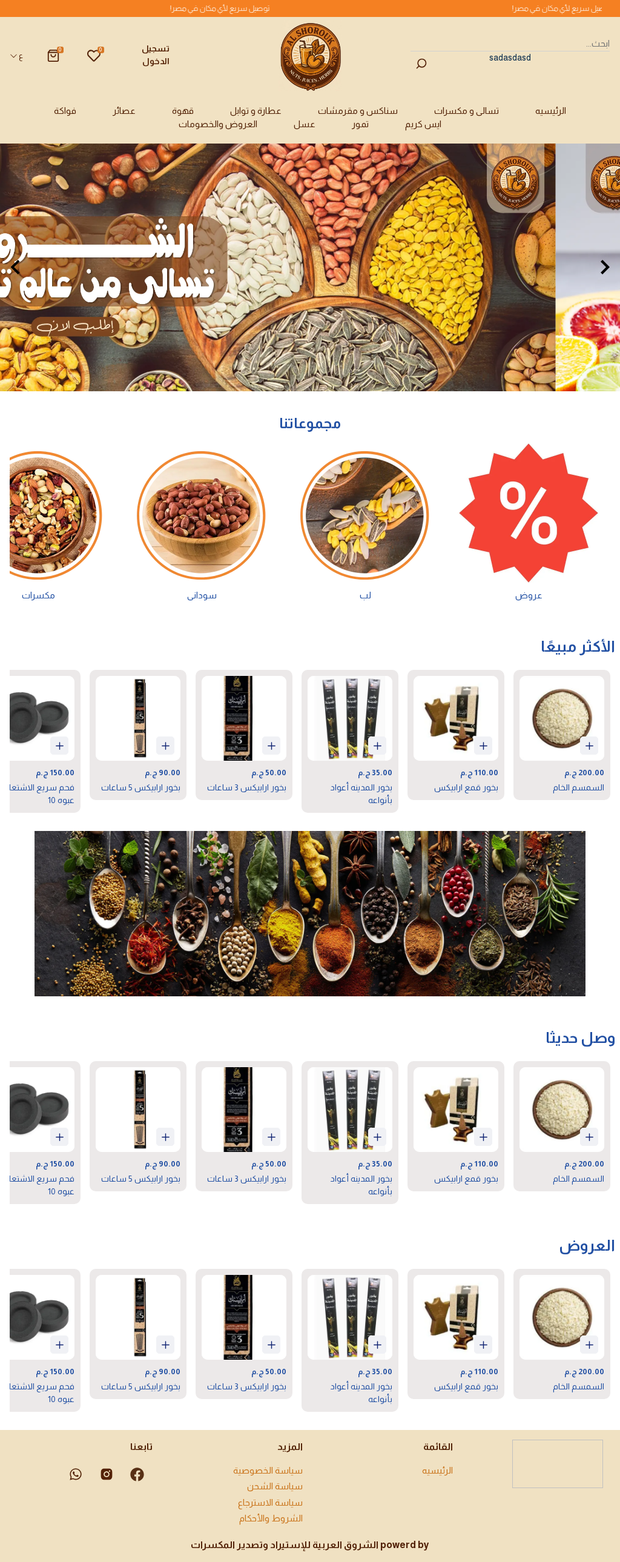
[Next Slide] (605, 267)
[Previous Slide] (15, 267)
